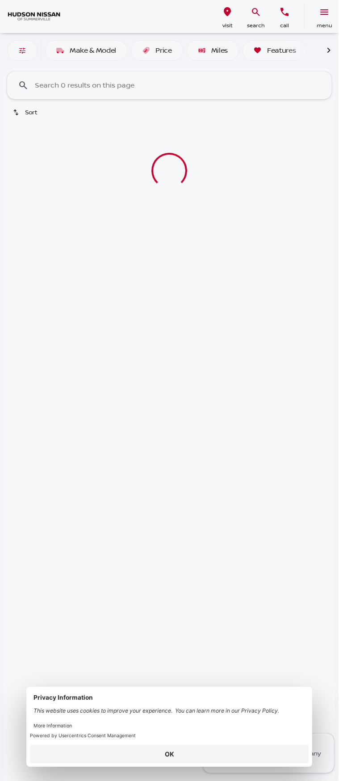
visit (227, 25)
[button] (227, 16)
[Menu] (324, 12)
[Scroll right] (329, 50)
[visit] (227, 12)
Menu (324, 25)
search (256, 25)
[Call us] (284, 12)
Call (284, 25)
